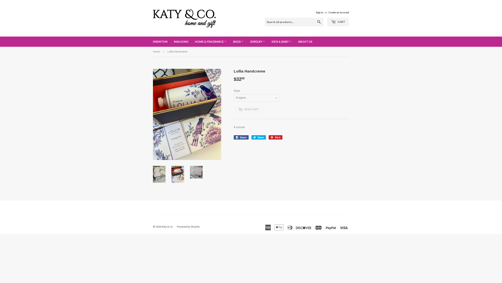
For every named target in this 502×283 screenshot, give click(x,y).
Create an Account (338, 12)
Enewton (160, 41)
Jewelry (256, 41)
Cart (341, 21)
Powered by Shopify (188, 226)
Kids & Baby (280, 41)
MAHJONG (181, 41)
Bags (237, 41)
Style (237, 90)
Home (156, 51)
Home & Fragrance (209, 41)
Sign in (319, 12)
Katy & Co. (167, 226)
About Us (305, 41)
